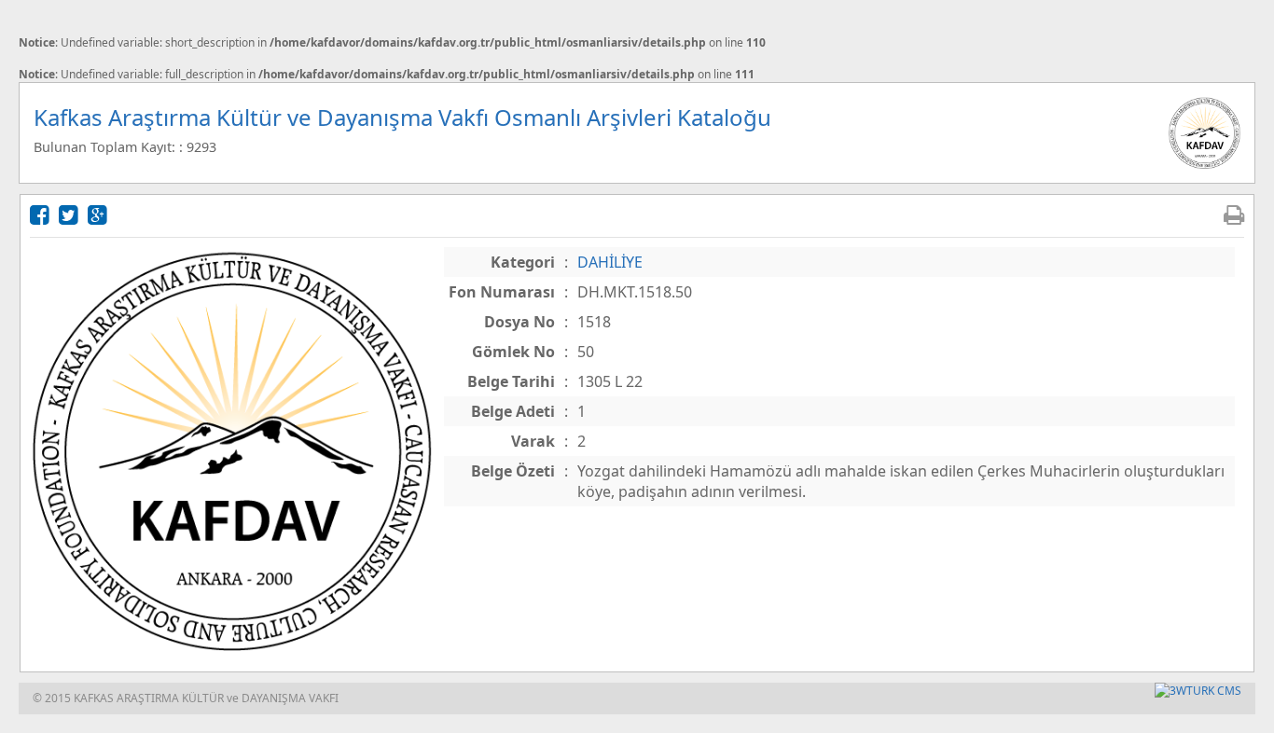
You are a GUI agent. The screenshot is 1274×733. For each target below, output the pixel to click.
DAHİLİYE (610, 262)
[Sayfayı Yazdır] (1234, 214)
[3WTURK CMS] (1198, 690)
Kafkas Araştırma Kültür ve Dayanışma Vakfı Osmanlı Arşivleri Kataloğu (402, 117)
